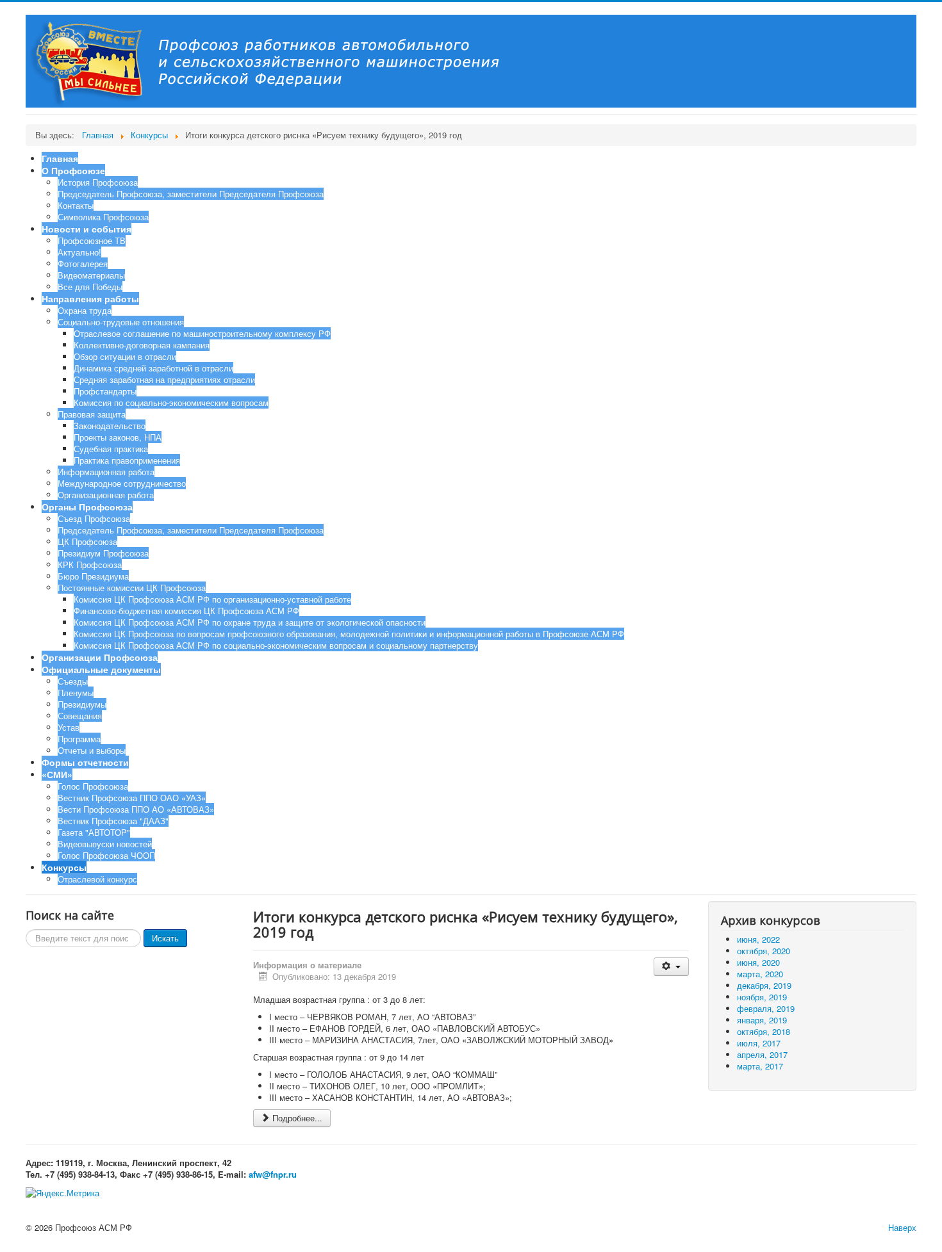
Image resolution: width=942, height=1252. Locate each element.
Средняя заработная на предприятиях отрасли (164, 379)
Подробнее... (297, 1118)
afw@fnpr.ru (273, 1174)
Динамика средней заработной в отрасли (153, 368)
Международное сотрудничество (122, 483)
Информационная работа (106, 472)
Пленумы (76, 693)
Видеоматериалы (91, 275)
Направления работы (90, 298)
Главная (60, 158)
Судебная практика (111, 449)
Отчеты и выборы (92, 750)
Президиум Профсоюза (103, 553)
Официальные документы (101, 669)
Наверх (902, 1227)
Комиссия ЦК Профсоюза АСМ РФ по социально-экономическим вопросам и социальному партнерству (276, 645)
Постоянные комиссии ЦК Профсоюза (132, 587)
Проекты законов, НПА (117, 437)
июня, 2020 (758, 962)
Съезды (73, 681)
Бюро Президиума (93, 576)
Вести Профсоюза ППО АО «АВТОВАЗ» (136, 809)
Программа (79, 739)
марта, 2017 (760, 1066)
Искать (165, 938)
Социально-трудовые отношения (121, 322)
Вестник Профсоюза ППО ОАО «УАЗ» (132, 798)
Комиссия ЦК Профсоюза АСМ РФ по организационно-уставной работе (212, 599)
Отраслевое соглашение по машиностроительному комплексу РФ (202, 333)
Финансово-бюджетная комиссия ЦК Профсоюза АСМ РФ (186, 611)
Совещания (80, 716)
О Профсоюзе (73, 170)
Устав (68, 727)
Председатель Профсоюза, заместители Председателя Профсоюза (191, 194)
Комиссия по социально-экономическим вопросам (171, 402)
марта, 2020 (760, 974)
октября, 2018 (763, 1031)
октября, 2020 (763, 951)
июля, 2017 (759, 1043)
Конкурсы (64, 867)
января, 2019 (762, 1020)
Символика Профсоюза (103, 217)
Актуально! (79, 252)
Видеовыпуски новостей (105, 844)
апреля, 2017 (762, 1054)
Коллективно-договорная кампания (142, 345)
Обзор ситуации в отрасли (125, 356)
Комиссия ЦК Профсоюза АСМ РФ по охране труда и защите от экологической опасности (250, 622)
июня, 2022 (758, 939)
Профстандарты (105, 391)
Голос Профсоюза (93, 786)
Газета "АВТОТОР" (94, 832)
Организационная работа (106, 495)
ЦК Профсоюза (87, 541)
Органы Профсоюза (87, 506)
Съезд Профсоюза (94, 518)
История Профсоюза (98, 182)
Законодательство (109, 425)
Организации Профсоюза (100, 657)
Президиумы (82, 704)
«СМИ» (57, 774)
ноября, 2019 (762, 997)
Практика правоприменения (127, 460)
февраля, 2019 (766, 1008)
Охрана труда (85, 310)
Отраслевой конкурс (97, 879)
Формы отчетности (85, 762)
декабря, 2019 (764, 985)
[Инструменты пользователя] (671, 966)
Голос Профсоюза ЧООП (106, 855)
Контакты (76, 205)
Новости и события (86, 228)
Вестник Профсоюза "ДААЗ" (113, 821)
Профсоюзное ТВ (92, 240)
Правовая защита (92, 414)
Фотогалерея (83, 263)
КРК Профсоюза (90, 564)
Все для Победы (90, 286)
